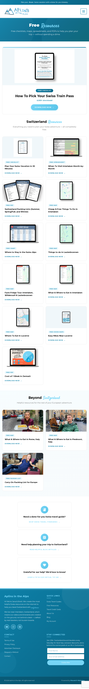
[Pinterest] (19, 626)
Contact (7, 656)
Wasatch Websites (77, 680)
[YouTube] (6, 626)
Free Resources (53, 606)
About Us (50, 613)
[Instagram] (13, 626)
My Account (51, 621)
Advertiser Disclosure (12, 648)
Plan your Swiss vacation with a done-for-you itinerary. (44, 2)
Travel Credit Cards (54, 609)
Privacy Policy (9, 644)
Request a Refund (11, 652)
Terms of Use (9, 640)
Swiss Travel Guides (54, 602)
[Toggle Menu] (83, 11)
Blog (48, 617)
